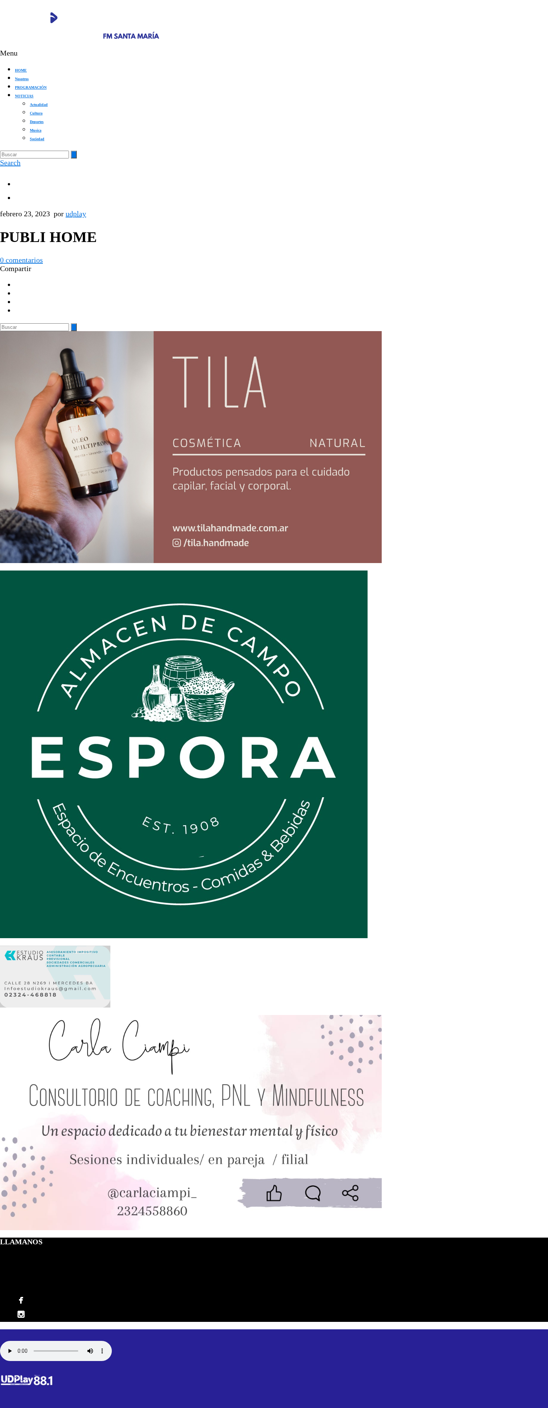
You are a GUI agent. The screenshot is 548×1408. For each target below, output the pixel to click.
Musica (35, 130)
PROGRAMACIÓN (31, 87)
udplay (76, 214)
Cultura (36, 113)
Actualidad (39, 105)
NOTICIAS (24, 96)
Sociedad (37, 139)
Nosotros (22, 79)
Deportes (37, 122)
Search (10, 162)
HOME (21, 70)
